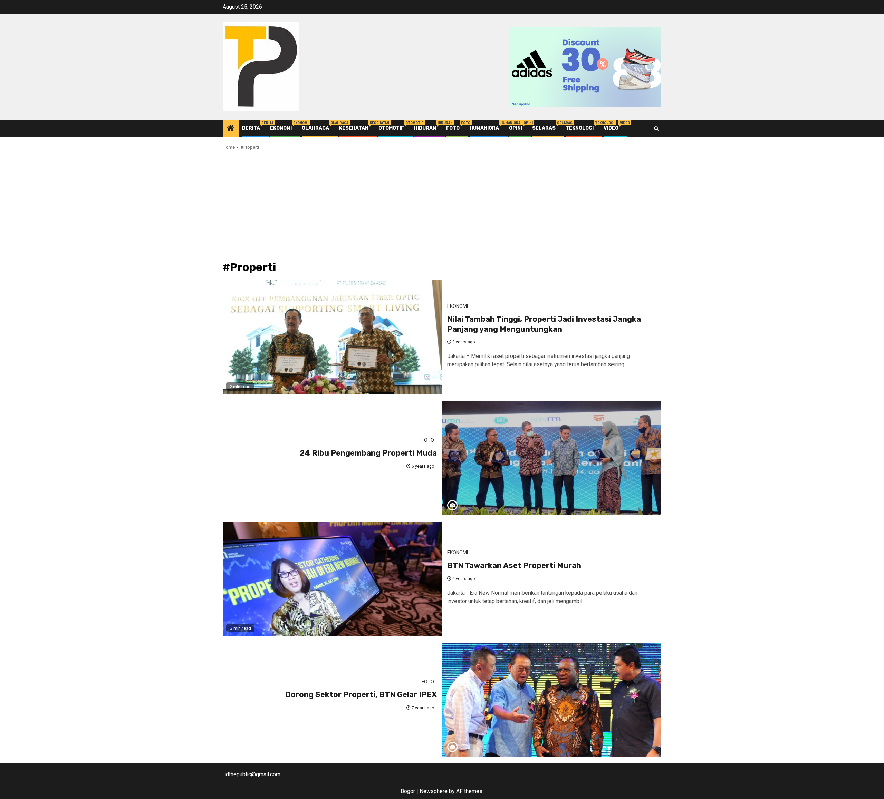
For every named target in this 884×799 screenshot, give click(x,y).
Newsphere (434, 791)
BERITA (251, 128)
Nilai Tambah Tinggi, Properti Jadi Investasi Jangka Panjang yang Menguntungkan (544, 324)
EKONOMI (281, 128)
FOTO (453, 128)
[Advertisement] (442, 209)
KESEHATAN (353, 128)
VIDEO (611, 128)
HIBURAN (425, 128)
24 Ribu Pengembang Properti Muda (368, 453)
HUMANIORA (484, 128)
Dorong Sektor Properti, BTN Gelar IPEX (361, 694)
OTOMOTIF (391, 128)
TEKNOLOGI (580, 128)
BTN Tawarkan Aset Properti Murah (514, 565)
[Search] (656, 128)
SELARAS (544, 128)
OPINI (515, 128)
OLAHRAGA (315, 128)
